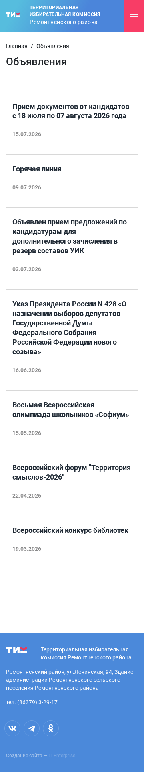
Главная (17, 46)
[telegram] (32, 728)
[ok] (51, 728)
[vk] (12, 728)
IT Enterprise (61, 755)
